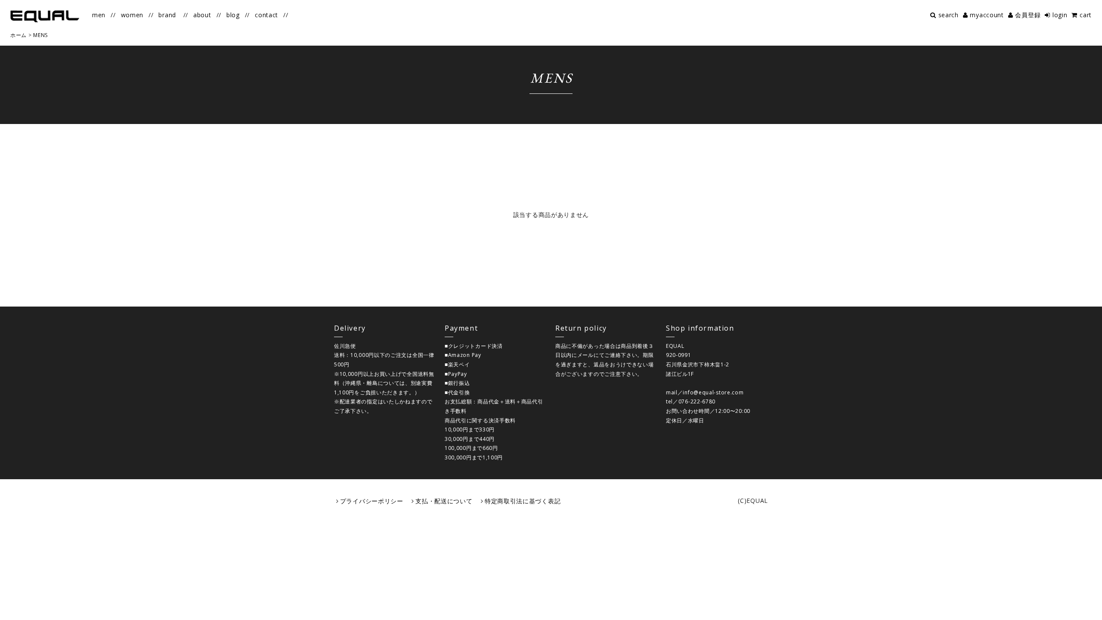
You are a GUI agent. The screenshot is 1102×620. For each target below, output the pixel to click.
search (948, 15)
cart (1086, 15)
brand (167, 15)
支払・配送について (443, 501)
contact (266, 15)
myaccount (986, 15)
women (132, 15)
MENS (40, 35)
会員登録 (1027, 15)
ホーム (18, 35)
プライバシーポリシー (371, 501)
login (1059, 15)
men (98, 15)
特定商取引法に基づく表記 (522, 501)
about (202, 15)
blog (233, 15)
